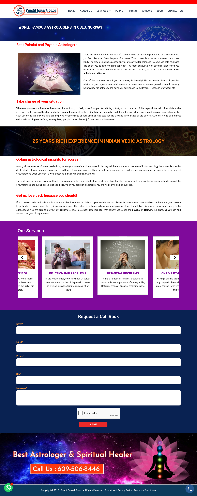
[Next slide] (174, 257)
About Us (86, 10)
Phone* (20, 356)
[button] (8, 487)
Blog (159, 10)
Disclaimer (110, 490)
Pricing (132, 10)
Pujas (119, 10)
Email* (19, 342)
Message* (21, 388)
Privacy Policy (125, 490)
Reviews (146, 10)
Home (71, 10)
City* (18, 374)
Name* (19, 324)
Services (102, 10)
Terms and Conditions (145, 490)
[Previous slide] (22, 257)
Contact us (175, 10)
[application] (109, 11)
